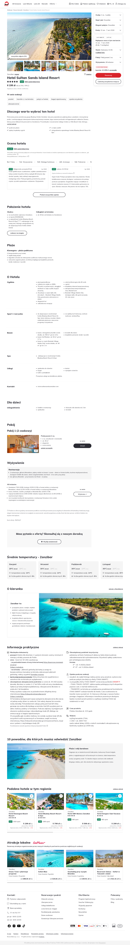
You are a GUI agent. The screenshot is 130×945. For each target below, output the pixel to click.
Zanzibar (26, 10)
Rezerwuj (108, 75)
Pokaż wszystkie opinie (49, 195)
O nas (9, 934)
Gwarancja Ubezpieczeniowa (52, 918)
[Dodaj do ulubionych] (31, 796)
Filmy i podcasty (117, 899)
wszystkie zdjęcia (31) (19, 56)
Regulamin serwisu (37, 934)
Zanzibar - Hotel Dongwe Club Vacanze (109, 794)
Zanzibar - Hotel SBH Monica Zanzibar (79, 794)
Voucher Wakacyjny (86, 902)
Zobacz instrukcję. (16, 667)
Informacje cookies (52, 934)
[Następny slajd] (91, 161)
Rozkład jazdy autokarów (50, 912)
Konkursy (82, 909)
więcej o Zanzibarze (116, 589)
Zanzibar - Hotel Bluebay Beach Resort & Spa (50, 795)
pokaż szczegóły (47, 448)
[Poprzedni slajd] (9, 443)
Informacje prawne (67, 934)
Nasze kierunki (17, 10)
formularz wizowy (37, 674)
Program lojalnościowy (87, 899)
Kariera (16, 934)
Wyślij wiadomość (50, 542)
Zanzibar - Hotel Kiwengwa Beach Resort (18, 795)
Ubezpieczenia (46, 902)
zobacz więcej (118, 647)
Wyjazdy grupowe (85, 905)
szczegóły (113, 70)
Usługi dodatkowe (48, 905)
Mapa (17, 74)
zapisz (88, 74)
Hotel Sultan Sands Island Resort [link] (39, 10)
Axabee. (41, 936)
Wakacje (9, 10)
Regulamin (102, 943)
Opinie (81, 915)
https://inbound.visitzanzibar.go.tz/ (33, 694)
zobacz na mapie (17, 233)
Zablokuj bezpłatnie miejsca (108, 82)
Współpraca (25, 934)
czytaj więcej (11, 124)
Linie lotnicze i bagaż (49, 909)
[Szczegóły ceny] (28, 85)
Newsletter (83, 912)
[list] (17, 154)
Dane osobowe (47, 915)
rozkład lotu (100, 53)
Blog (112, 902)
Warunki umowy (47, 899)
